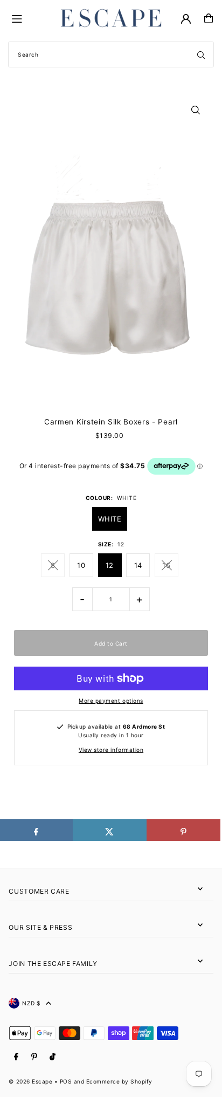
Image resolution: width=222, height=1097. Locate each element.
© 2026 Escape (30, 1081)
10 (81, 565)
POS (66, 1081)
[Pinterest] (34, 1057)
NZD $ (31, 1003)
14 (138, 565)
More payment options (111, 700)
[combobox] (111, 54)
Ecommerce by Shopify (119, 1081)
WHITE (110, 519)
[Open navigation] (30, 18)
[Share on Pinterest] (183, 830)
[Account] (186, 19)
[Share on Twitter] (110, 830)
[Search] (201, 54)
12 (110, 565)
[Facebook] (16, 1057)
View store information (111, 749)
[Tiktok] (53, 1057)
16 (166, 565)
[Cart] (208, 18)
